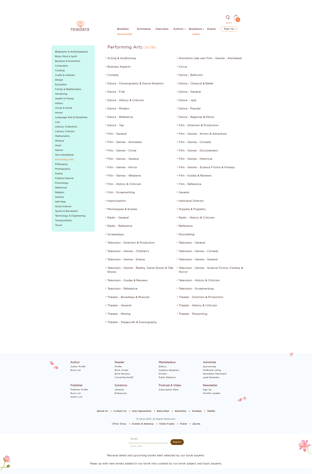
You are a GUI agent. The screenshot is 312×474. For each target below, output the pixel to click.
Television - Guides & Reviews (127, 280)
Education (61, 84)
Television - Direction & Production (131, 242)
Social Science (63, 206)
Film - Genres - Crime (121, 150)
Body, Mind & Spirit (66, 56)
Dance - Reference (120, 117)
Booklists (123, 29)
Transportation (63, 220)
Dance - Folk (116, 92)
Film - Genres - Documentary (198, 150)
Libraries (119, 390)
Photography (62, 169)
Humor (59, 113)
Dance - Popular (190, 108)
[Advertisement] (73, 295)
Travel (58, 225)
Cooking (60, 70)
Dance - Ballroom (191, 75)
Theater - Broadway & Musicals (128, 297)
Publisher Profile (79, 390)
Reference (61, 188)
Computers (61, 66)
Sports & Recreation (66, 211)
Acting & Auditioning (121, 58)
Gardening (61, 94)
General (184, 192)
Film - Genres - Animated (124, 142)
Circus (183, 66)
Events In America (143, 424)
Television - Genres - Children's (128, 251)
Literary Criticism (65, 131)
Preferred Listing (212, 370)
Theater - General (119, 305)
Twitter (211, 411)
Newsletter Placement (214, 374)
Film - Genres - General (123, 159)
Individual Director (191, 201)
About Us (102, 411)
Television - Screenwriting (196, 288)
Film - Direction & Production (198, 125)
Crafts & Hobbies (65, 75)
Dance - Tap (115, 125)
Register (177, 442)
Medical (59, 141)
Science (59, 197)
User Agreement (141, 411)
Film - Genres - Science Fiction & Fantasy (207, 167)
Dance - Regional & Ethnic (196, 117)
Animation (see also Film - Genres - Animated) (210, 58)
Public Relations (167, 377)
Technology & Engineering (70, 216)
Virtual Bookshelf (124, 377)
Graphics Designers (169, 370)
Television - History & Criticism (199, 280)
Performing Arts (64, 159)
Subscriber (163, 411)
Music (58, 145)
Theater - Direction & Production (201, 297)
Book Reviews (122, 374)
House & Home (63, 108)
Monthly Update (211, 393)
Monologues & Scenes (122, 209)
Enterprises (121, 393)
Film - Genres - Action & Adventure (203, 134)
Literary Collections (66, 127)
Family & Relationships (68, 89)
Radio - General (118, 217)
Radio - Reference (119, 226)
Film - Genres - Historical (195, 159)
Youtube (197, 411)
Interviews (161, 29)
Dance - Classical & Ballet (196, 83)
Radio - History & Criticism (196, 217)
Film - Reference (190, 184)
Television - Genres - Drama (126, 259)
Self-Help (60, 202)
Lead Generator (211, 377)
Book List (75, 370)
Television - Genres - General (198, 259)
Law (57, 122)
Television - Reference (122, 288)
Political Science (64, 178)
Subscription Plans (169, 390)
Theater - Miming (119, 314)
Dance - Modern (118, 108)
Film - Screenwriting (121, 192)
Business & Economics (67, 61)
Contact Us (120, 411)
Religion (59, 192)
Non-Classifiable (64, 155)
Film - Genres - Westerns (124, 175)
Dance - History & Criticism (125, 100)
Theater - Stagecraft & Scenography (132, 322)
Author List (76, 397)
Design (59, 80)
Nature (59, 150)
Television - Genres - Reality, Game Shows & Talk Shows (140, 270)
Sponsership (209, 366)
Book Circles (121, 370)
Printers (163, 374)
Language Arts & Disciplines (71, 117)
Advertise (180, 411)
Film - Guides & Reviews (195, 175)
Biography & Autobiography (71, 52)
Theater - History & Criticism (198, 305)
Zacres (196, 424)
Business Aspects (119, 66)
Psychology (61, 183)
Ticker (183, 424)
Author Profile (77, 366)
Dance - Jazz (187, 100)
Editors (162, 366)
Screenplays (115, 234)
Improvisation (116, 201)
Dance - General (190, 92)
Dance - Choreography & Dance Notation (135, 83)
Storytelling (186, 234)
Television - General (192, 242)
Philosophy (61, 164)
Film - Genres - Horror (122, 167)
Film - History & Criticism (124, 184)
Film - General (117, 134)
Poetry (59, 174)
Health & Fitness (64, 99)
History (59, 103)
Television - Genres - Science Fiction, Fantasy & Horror (211, 270)
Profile (118, 366)
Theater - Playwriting (193, 314)
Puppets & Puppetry (192, 209)
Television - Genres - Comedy (198, 251)
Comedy (113, 75)
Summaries (144, 29)
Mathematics (62, 136)
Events (211, 29)
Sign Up (229, 29)
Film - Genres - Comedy (195, 142)
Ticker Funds (166, 424)
